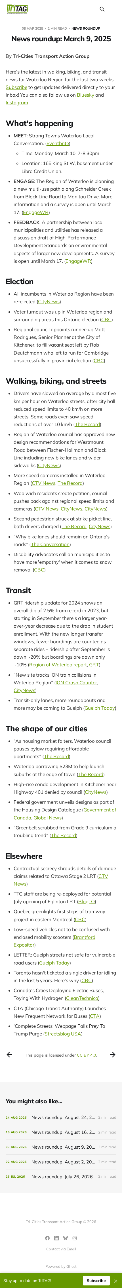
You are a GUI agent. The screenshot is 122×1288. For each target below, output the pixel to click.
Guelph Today (100, 708)
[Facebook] (47, 1238)
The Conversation (50, 544)
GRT (94, 665)
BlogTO (86, 901)
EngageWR (36, 212)
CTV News (43, 483)
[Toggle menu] (113, 9)
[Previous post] (9, 1054)
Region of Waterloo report (58, 665)
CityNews (49, 301)
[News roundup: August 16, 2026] (61, 1132)
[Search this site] (102, 9)
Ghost (71, 1266)
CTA (95, 1016)
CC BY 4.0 (86, 1055)
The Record (87, 424)
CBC (106, 319)
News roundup (85, 28)
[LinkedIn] (56, 1238)
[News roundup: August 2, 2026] (61, 1162)
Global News (47, 818)
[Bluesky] (65, 1238)
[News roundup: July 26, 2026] (61, 1176)
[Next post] (112, 1054)
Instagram (17, 102)
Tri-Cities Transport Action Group (51, 56)
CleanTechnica (82, 998)
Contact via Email (61, 1249)
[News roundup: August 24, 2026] (61, 1117)
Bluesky (85, 95)
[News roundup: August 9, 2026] (61, 1147)
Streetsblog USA (63, 1034)
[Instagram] (74, 1238)
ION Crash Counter (76, 682)
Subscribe (16, 87)
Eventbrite (58, 143)
